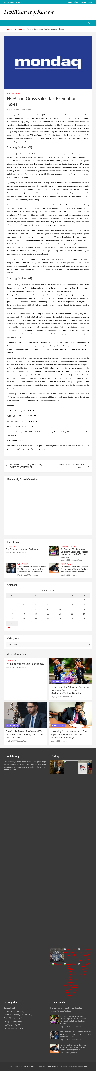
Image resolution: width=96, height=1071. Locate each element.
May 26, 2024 (66, 560)
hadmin (23, 552)
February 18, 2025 (13, 552)
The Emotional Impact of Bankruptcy (23, 549)
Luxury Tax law (67, 564)
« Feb (8, 628)
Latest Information (16, 654)
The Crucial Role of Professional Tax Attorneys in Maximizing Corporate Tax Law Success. (32, 569)
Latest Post (13, 542)
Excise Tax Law (10, 1018)
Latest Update (59, 1002)
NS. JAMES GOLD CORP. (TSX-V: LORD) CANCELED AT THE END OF (26, 465)
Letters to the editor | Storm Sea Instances (72, 465)
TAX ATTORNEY (29, 1066)
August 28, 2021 (13, 110)
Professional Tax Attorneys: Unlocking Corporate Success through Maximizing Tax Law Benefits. (70, 690)
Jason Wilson (25, 110)
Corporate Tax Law (68, 547)
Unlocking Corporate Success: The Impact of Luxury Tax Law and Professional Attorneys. (74, 569)
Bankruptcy (10, 547)
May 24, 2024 (23, 575)
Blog (76, 2)
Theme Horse (52, 1066)
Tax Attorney (23, 564)
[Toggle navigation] (7, 23)
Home (69, 2)
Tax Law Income (86, 2)
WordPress (82, 1066)
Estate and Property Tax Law (15, 1015)
